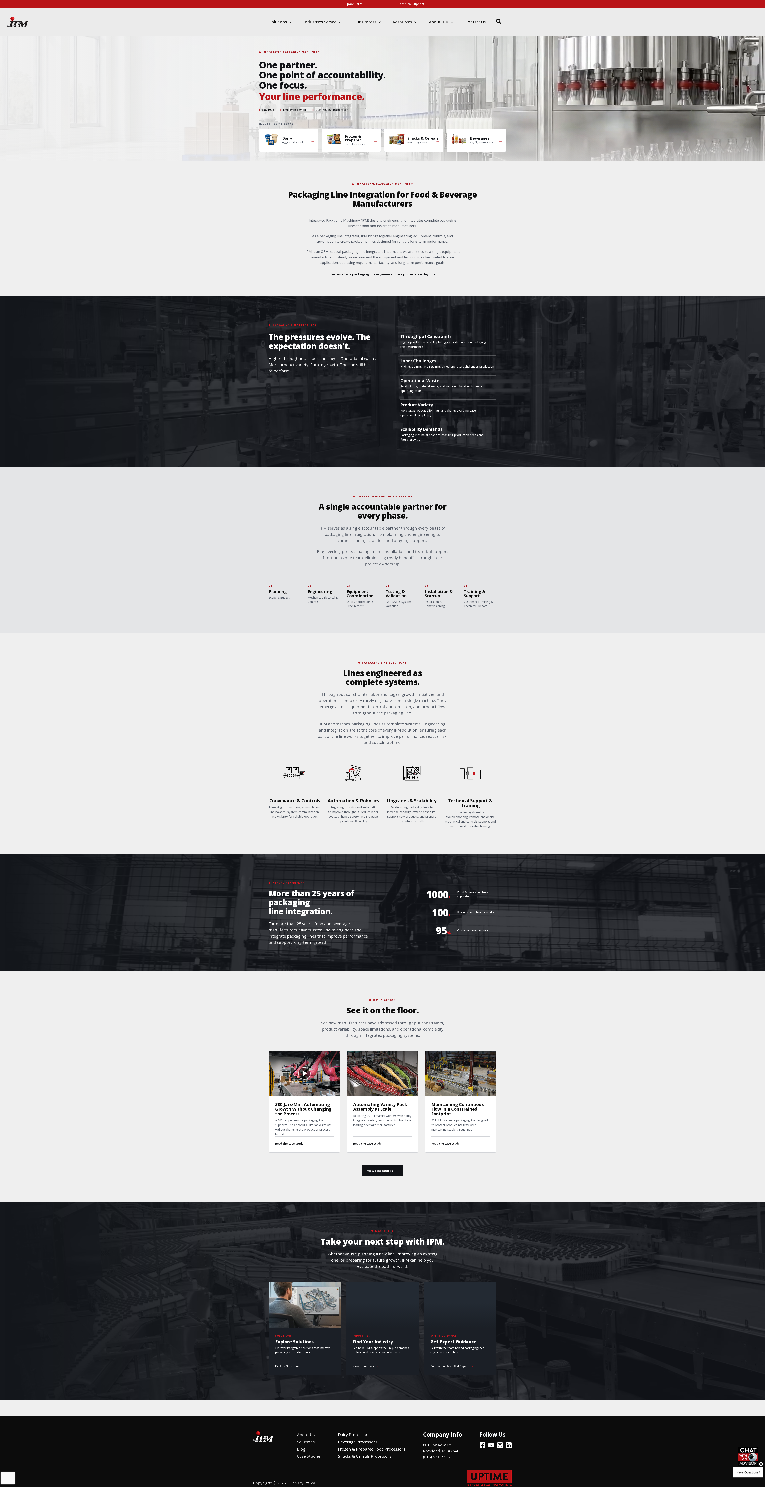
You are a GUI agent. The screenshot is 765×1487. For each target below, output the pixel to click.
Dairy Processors (354, 1434)
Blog (301, 1449)
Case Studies (309, 1456)
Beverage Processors (357, 1442)
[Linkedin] (509, 1445)
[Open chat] (748, 1457)
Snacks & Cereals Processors (364, 1456)
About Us (306, 1434)
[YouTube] (491, 1445)
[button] (289, 22)
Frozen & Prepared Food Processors (371, 1449)
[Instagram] (500, 1445)
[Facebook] (482, 1445)
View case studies (382, 1171)
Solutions (306, 1442)
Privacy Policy (303, 1483)
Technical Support (411, 4)
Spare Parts (354, 4)
